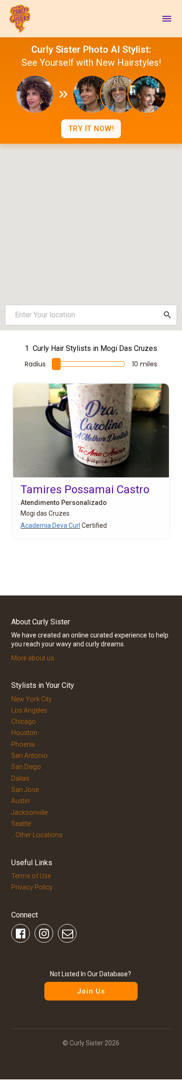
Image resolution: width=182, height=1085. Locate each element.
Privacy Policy (32, 887)
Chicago (23, 721)
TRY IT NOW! (91, 128)
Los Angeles (29, 710)
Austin (20, 801)
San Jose (25, 789)
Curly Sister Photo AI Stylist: (91, 49)
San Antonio (29, 755)
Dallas (20, 778)
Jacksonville (29, 812)
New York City (31, 699)
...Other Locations (37, 835)
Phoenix (23, 744)
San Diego (26, 766)
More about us (32, 658)
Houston (24, 732)
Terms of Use (31, 876)
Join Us (91, 991)
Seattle (21, 823)
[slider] (56, 364)
